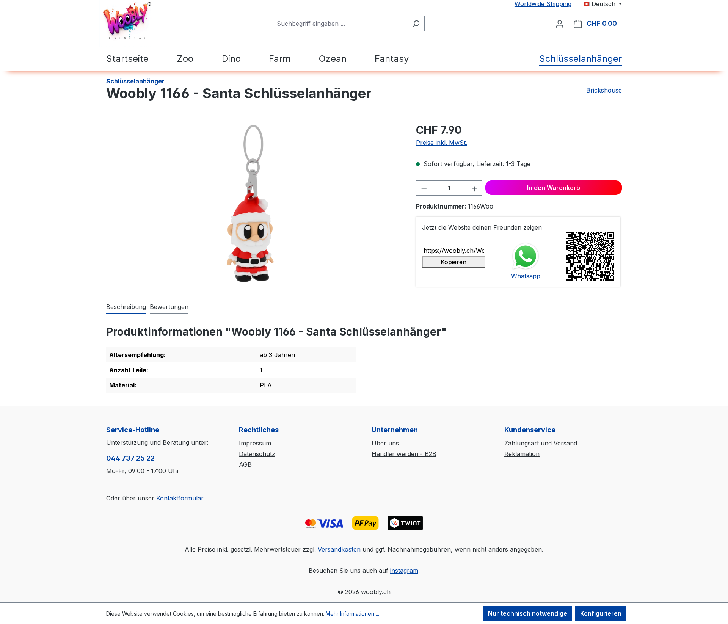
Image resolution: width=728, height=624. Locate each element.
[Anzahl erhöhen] (475, 188)
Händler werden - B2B (404, 454)
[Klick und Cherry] (474, 58)
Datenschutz (257, 454)
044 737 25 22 (130, 458)
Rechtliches (259, 430)
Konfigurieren (600, 613)
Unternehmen (395, 430)
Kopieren (453, 262)
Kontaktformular (179, 498)
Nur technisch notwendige (527, 613)
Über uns (385, 443)
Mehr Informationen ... (352, 613)
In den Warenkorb (553, 187)
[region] (253, 203)
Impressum (255, 443)
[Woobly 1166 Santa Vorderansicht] (253, 203)
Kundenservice (529, 430)
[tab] (126, 307)
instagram (404, 570)
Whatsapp (525, 276)
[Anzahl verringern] (424, 188)
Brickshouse (604, 90)
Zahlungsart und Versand (540, 443)
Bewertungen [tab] (169, 306)
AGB (245, 464)
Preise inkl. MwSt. (441, 142)
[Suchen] (416, 23)
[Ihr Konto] (560, 23)
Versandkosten (339, 549)
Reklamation (522, 454)
